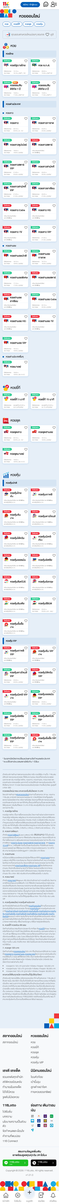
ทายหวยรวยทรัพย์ (41, 1092)
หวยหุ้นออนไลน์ (35, 905)
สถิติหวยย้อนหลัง (12, 1082)
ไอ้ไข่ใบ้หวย (9, 1092)
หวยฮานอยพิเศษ (21, 865)
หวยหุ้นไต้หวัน (32, 913)
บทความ (7, 1117)
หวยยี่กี (17, 24)
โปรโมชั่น (7, 1112)
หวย (7, 24)
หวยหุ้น (39, 24)
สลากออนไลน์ (10, 1042)
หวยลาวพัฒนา (13, 834)
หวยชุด (28, 24)
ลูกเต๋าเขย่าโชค (39, 1087)
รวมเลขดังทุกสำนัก (13, 1077)
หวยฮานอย (45, 857)
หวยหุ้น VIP (37, 1062)
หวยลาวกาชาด (39, 842)
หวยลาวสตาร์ (28, 842)
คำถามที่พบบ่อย (11, 1136)
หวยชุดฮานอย (19, 954)
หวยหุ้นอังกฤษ (44, 911)
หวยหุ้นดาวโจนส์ (12, 911)
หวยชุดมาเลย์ (30, 954)
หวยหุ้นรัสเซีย (10, 913)
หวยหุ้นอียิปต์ (21, 913)
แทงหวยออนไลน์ (23, 794)
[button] (15, 66)
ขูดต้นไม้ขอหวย (11, 1097)
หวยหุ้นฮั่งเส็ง (34, 911)
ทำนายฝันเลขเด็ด (12, 1087)
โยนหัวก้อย (37, 1077)
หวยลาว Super (17, 842)
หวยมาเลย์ (12, 880)
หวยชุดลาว (9, 954)
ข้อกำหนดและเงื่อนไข (13, 1131)
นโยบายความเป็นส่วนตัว (14, 1124)
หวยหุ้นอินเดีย (43, 913)
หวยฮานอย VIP (34, 865)
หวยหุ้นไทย (34, 908)
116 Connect (10, 1141)
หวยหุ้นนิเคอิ (23, 911)
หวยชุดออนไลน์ (19, 951)
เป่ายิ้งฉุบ (35, 1082)
